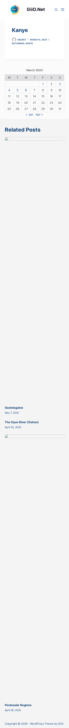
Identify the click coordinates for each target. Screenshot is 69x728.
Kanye (29, 43)
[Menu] (62, 9)
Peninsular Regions (18, 705)
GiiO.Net (36, 9)
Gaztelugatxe (14, 407)
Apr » (39, 114)
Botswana (18, 43)
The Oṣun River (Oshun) (22, 422)
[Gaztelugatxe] (34, 269)
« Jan (29, 114)
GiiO (60, 723)
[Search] (56, 9)
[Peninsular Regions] (34, 566)
